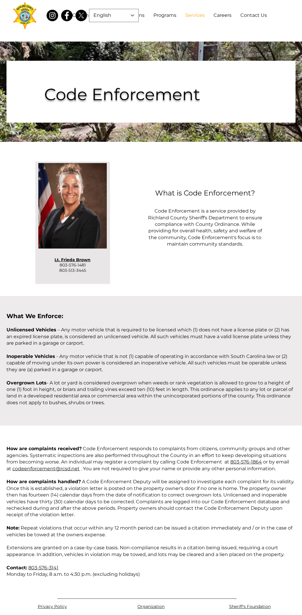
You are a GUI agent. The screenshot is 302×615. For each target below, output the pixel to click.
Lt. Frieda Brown (73, 259)
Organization (151, 606)
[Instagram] (52, 15)
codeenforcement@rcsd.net (46, 468)
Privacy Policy (52, 606)
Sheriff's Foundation (250, 606)
